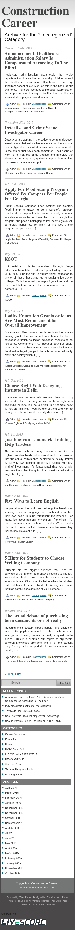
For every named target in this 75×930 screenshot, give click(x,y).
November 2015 (14, 812)
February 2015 (13, 858)
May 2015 (10, 843)
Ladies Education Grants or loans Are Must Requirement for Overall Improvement (38, 320)
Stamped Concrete (15, 764)
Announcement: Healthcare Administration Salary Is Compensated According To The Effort (36, 60)
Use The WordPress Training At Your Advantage (32, 716)
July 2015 (10, 833)
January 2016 (13, 802)
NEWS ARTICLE (14, 759)
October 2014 (13, 873)
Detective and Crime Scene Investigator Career (31, 129)
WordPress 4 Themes (44, 904)
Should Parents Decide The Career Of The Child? (33, 721)
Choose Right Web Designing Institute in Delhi (33, 387)
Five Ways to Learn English (32, 500)
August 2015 (12, 828)
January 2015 (13, 863)
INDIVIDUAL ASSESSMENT (21, 754)
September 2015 (14, 822)
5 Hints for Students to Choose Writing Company (34, 560)
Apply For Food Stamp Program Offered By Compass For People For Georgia (36, 194)
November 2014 (14, 868)
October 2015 (13, 817)
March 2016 (12, 792)
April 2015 (11, 848)
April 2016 (11, 787)
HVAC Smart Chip (15, 749)
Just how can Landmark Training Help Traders (38, 441)
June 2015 (11, 838)
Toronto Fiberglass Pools (19, 769)
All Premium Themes (39, 900)
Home (8, 744)
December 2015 (14, 807)
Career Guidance (15, 734)
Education (11, 739)
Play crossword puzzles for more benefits (28, 705)
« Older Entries (13, 674)
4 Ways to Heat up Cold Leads (22, 710)
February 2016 (13, 797)
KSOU (11, 258)
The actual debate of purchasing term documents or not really (36, 618)
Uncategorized (39, 104)
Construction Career (35, 16)
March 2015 (12, 853)
